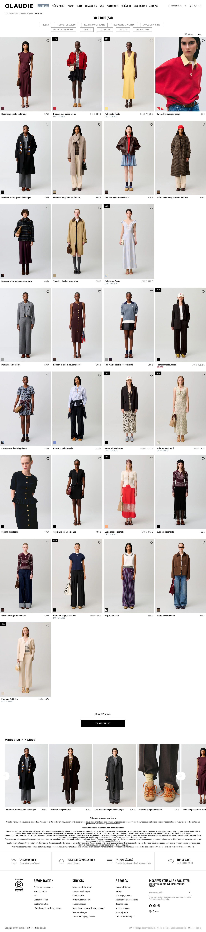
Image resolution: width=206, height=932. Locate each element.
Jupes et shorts (151, 25)
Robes (45, 25)
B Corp (118, 891)
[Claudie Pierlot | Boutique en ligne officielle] (19, 6)
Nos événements (123, 908)
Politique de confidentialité (144, 928)
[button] (43, 6)
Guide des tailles (41, 900)
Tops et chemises (66, 25)
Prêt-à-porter (27, 13)
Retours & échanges (81, 891)
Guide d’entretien (41, 904)
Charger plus (103, 723)
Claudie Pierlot (11, 13)
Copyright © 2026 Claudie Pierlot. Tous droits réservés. (25, 928)
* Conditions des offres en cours (47, 908)
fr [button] (185, 6)
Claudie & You (78, 895)
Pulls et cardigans (63, 30)
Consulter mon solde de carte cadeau (88, 908)
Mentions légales (194, 928)
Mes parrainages (79, 912)
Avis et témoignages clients (84, 916)
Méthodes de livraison (81, 887)
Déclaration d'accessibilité (127, 900)
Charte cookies (163, 928)
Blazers (123, 30)
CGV (130, 928)
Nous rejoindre (122, 912)
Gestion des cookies (178, 928)
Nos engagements (123, 895)
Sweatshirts (142, 30)
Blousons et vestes (124, 25)
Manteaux (105, 30)
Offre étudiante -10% (81, 900)
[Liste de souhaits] (48, 41)
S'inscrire (190, 892)
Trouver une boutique (125, 916)
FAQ (35, 895)
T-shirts (86, 30)
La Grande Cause (123, 887)
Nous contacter (40, 891)
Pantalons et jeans (94, 25)
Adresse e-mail (155, 892)
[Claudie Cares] (19, 885)
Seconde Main (122, 904)
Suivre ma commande (43, 887)
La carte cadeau (79, 904)
